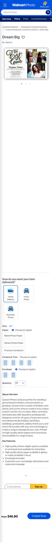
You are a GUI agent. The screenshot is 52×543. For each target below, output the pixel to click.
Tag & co (8, 42)
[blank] (5, 375)
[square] (5, 363)
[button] (23, 37)
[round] (13, 363)
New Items (6, 19)
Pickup (17, 19)
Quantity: (7, 383)
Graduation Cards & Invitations (34, 27)
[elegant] (21, 363)
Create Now (39, 515)
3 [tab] (29, 83)
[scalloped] (29, 363)
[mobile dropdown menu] (5, 5)
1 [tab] (21, 83)
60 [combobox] (16, 383)
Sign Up (39, 486)
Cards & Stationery (39, 19)
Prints (25, 19)
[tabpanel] (26, 63)
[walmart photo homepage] (24, 5)
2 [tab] (25, 83)
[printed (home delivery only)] (13, 375)
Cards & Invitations (10, 27)
